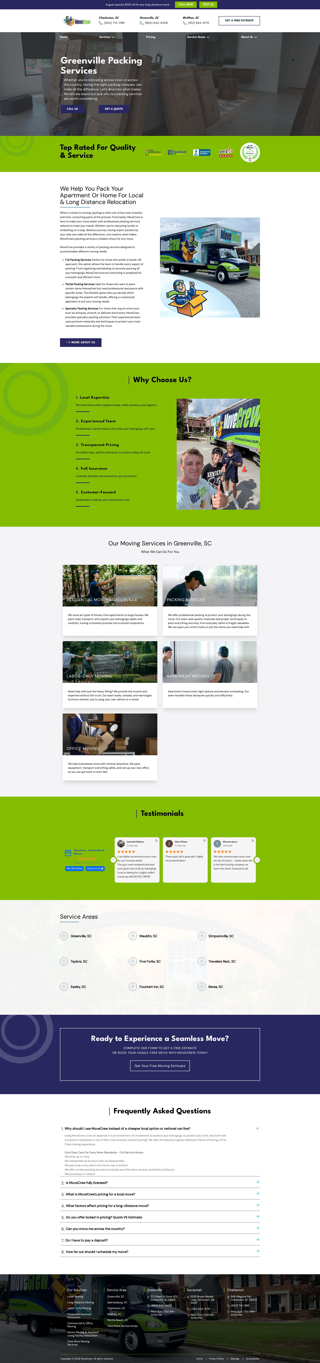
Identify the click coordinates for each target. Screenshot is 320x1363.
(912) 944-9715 (200, 1308)
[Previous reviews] (113, 860)
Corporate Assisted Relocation (79, 1315)
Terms (201, 1358)
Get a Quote (114, 109)
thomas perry (230, 842)
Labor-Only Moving (79, 1308)
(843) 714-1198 (240, 1305)
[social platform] (153, 152)
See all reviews (74, 868)
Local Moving (75, 1296)
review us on (93, 868)
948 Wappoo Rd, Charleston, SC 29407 (244, 1298)
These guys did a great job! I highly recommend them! (184, 858)
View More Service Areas (122, 1326)
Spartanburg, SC (117, 1302)
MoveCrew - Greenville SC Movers (89, 852)
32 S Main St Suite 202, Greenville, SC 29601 (164, 1298)
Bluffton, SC (114, 1314)
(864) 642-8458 (161, 1305)
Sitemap (236, 1358)
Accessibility (252, 1358)
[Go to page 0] (181, 885)
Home (64, 37)
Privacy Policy (218, 1358)
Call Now (185, 4)
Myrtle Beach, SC (117, 1320)
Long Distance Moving (80, 1302)
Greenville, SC (115, 1296)
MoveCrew (133, 217)
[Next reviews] (257, 860)
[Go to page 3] (189, 885)
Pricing (150, 37)
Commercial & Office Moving (80, 1324)
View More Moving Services (78, 1343)
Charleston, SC (116, 1308)
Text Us (208, 4)
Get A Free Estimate (239, 20)
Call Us (72, 109)
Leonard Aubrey (135, 842)
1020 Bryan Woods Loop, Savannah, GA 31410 (202, 1300)
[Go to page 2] (186, 885)
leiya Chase (181, 842)
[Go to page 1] (183, 885)
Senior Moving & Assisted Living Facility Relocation (82, 1333)
